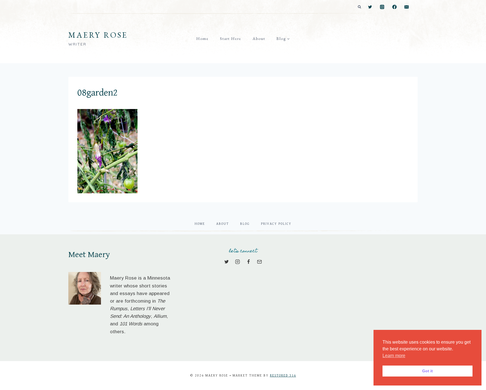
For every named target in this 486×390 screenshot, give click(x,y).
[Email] (406, 7)
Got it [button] (427, 371)
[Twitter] (370, 7)
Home (202, 38)
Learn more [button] (393, 355)
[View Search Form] (359, 7)
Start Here (230, 38)
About (259, 38)
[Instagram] (382, 7)
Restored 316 (283, 375)
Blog (245, 224)
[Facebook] (394, 7)
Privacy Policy (276, 224)
